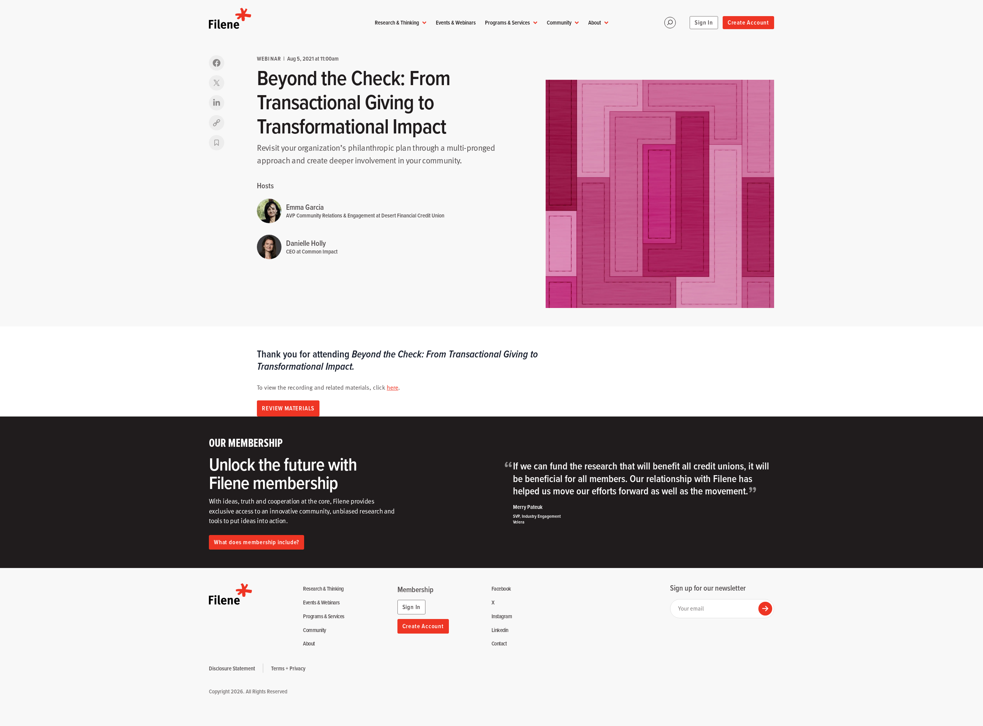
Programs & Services (507, 22)
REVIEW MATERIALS (288, 408)
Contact (499, 643)
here (392, 387)
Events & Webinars (456, 22)
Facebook (501, 589)
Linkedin (500, 630)
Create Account (748, 22)
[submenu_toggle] (424, 23)
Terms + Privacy (288, 668)
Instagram (502, 616)
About (594, 22)
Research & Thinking (397, 22)
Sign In (704, 22)
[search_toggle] (670, 22)
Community (559, 22)
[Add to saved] (216, 142)
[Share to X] (216, 83)
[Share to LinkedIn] (216, 102)
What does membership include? (256, 542)
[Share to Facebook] (216, 63)
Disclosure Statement (232, 668)
